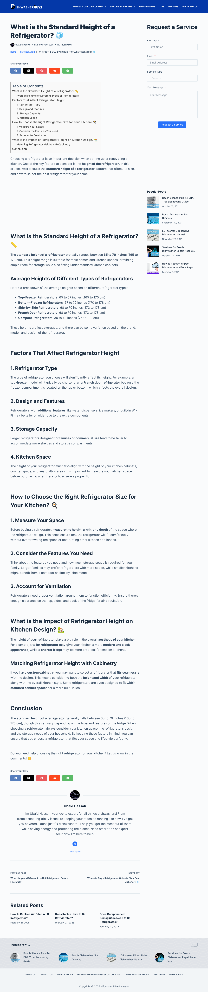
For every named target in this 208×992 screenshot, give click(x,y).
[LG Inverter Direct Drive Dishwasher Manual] (153, 235)
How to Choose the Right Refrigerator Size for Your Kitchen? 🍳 (54, 122)
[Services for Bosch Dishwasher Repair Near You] (153, 251)
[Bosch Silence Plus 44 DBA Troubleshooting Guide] (153, 202)
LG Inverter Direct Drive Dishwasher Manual (133, 957)
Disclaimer (159, 974)
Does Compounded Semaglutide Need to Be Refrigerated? (115, 917)
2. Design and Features (30, 109)
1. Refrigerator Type (28, 104)
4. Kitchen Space (27, 117)
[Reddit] (54, 71)
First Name (153, 40)
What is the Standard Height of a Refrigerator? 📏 (45, 91)
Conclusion (19, 149)
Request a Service (172, 124)
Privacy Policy (65, 974)
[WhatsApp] (67, 71)
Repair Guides (147, 6)
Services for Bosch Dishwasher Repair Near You (182, 957)
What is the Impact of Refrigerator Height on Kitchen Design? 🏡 (55, 139)
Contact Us (46, 974)
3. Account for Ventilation (32, 135)
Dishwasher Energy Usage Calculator (98, 974)
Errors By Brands (121, 6)
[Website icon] (74, 843)
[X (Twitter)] (28, 71)
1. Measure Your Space (30, 126)
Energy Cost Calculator (88, 6)
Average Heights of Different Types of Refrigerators (48, 95)
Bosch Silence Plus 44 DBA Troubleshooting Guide (36, 957)
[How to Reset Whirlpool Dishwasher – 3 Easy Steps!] (153, 268)
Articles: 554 (74, 852)
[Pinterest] (41, 71)
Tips (161, 6)
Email (150, 56)
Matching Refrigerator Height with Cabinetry (43, 144)
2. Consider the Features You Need (37, 131)
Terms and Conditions (136, 974)
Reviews (173, 6)
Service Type (154, 71)
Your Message (155, 87)
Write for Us (190, 6)
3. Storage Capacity (29, 113)
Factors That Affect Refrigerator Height (38, 100)
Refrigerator (64, 45)
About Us (30, 974)
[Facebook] (15, 71)
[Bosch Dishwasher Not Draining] (153, 219)
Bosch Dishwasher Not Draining (85, 957)
